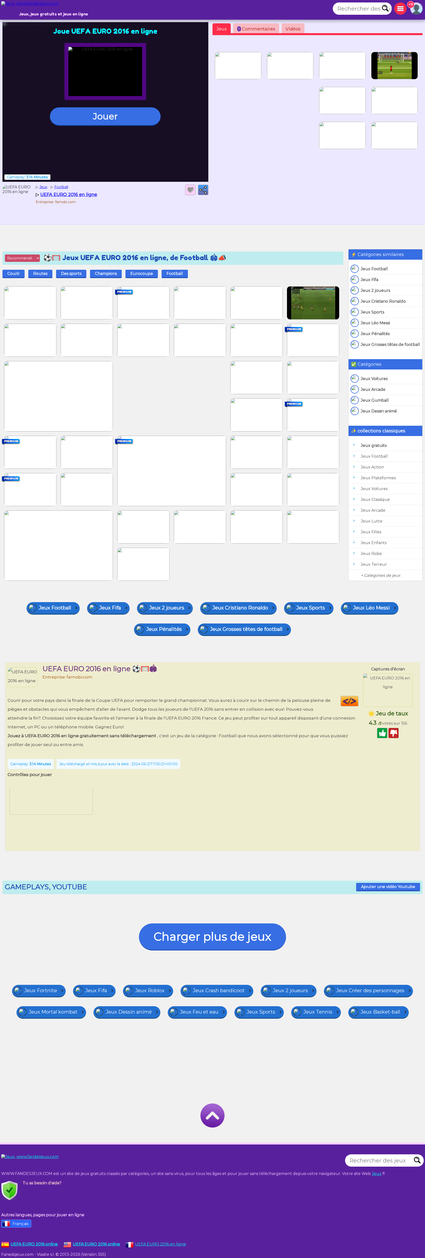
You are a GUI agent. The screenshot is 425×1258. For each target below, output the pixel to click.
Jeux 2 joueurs (375, 290)
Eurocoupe (141, 273)
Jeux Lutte (371, 521)
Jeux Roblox (150, 990)
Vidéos (293, 29)
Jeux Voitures (374, 378)
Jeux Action (372, 467)
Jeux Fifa (369, 279)
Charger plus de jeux (212, 937)
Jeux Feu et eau (199, 1012)
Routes (40, 273)
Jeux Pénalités (375, 333)
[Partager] (203, 190)
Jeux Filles (371, 532)
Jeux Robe (371, 553)
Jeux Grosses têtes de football (390, 344)
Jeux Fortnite (40, 990)
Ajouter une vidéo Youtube (388, 886)
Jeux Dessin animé (379, 411)
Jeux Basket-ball (380, 1012)
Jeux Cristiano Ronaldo (383, 301)
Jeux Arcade (373, 389)
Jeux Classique (375, 499)
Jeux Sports (372, 312)
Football (175, 273)
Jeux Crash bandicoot (219, 990)
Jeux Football (374, 269)
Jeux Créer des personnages (370, 990)
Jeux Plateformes (378, 478)
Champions (106, 273)
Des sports (71, 273)
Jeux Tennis (318, 1012)
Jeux (221, 29)
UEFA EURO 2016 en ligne (160, 1244)
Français (21, 1223)
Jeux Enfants (374, 542)
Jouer (105, 116)
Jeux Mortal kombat (53, 1012)
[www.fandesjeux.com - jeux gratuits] (34, 1163)
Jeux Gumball (375, 400)
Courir (13, 273)
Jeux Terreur (374, 564)
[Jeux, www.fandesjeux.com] (34, 9)
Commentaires (257, 29)
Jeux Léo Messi (375, 323)
